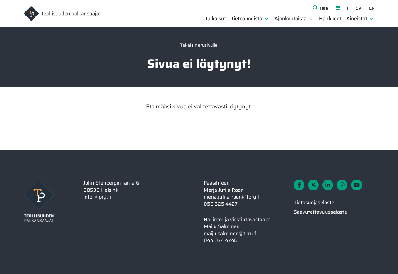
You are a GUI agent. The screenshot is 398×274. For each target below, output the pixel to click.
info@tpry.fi (97, 197)
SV (358, 8)
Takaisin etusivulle (199, 45)
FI (346, 8)
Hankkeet (330, 19)
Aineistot (356, 19)
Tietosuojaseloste (314, 202)
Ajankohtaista (291, 19)
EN (372, 8)
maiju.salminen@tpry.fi (230, 233)
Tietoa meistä (246, 19)
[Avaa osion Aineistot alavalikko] (371, 19)
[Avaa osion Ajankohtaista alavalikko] (311, 19)
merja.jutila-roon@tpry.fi (232, 197)
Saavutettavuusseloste (320, 212)
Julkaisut (216, 19)
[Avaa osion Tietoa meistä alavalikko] (266, 19)
